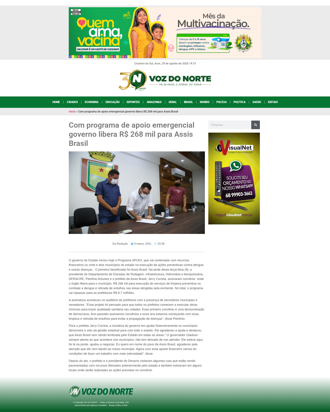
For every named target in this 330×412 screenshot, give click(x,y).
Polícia (221, 102)
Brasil (188, 102)
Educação (113, 102)
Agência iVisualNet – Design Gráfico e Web (108, 405)
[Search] (255, 125)
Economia (91, 102)
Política (239, 102)
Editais (273, 102)
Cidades (72, 102)
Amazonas (154, 102)
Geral (173, 102)
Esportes (133, 102)
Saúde (256, 102)
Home (56, 102)
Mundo (204, 102)
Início (72, 111)
